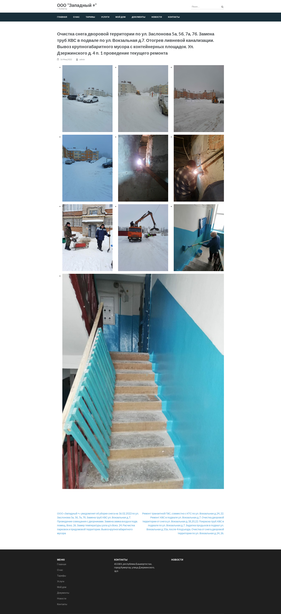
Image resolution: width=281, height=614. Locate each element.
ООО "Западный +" (77, 5)
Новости (156, 17)
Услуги (105, 17)
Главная (62, 17)
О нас (76, 17)
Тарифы (90, 17)
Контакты (174, 17)
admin (82, 59)
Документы (138, 17)
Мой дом (120, 17)
